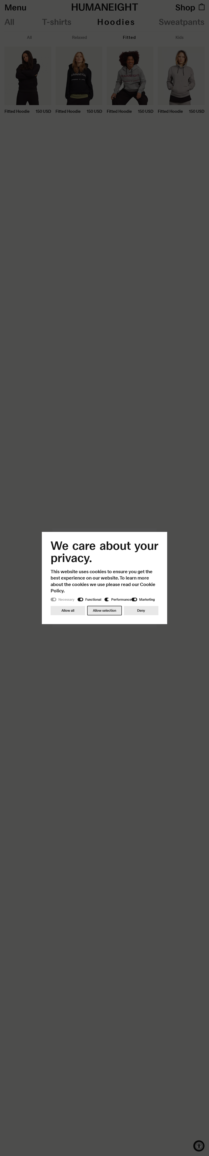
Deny (141, 610)
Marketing (147, 599)
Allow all (67, 610)
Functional (93, 599)
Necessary (66, 599)
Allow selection (104, 610)
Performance (121, 599)
